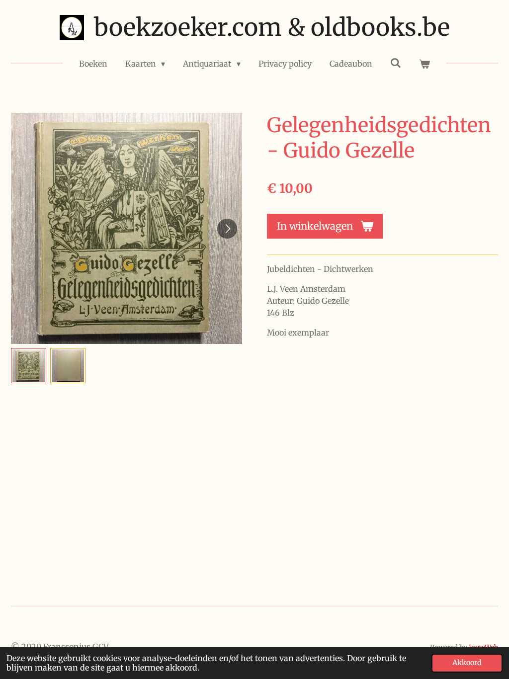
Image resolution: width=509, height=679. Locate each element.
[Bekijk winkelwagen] (424, 63)
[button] (28, 365)
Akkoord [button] (467, 662)
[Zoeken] (396, 62)
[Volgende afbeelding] (227, 229)
